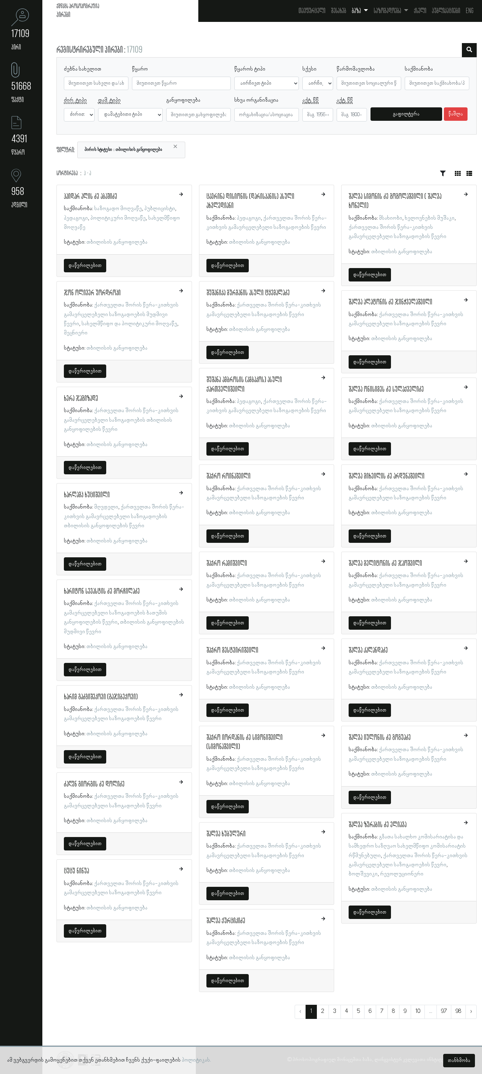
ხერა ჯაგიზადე (81, 398)
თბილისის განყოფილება (116, 242)
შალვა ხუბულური (226, 834)
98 (458, 1011)
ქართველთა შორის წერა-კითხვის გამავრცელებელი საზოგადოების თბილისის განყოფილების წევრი (121, 420)
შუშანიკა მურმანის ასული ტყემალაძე (248, 293)
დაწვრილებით (85, 265)
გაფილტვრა (406, 114)
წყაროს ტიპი (249, 69)
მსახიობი (390, 218)
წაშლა (455, 114)
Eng (470, 11)
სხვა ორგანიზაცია (256, 100)
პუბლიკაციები (446, 11)
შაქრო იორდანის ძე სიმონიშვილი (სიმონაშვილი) (244, 742)
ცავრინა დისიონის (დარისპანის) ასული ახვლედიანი (250, 201)
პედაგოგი (76, 218)
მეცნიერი (76, 333)
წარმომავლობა (356, 69)
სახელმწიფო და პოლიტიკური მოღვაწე (129, 324)
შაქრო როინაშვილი (228, 476)
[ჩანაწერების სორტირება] (442, 173)
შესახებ (338, 11)
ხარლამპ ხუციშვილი (87, 495)
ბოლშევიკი (363, 874)
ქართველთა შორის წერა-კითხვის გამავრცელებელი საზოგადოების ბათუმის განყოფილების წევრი (121, 612)
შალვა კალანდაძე (368, 650)
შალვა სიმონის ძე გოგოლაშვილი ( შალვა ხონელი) (395, 201)
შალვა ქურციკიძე (225, 921)
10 (417, 1011)
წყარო (140, 69)
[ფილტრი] (469, 50)
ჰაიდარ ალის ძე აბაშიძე (90, 196)
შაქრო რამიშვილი (226, 563)
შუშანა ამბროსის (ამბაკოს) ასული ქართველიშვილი (244, 384)
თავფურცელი (312, 11)
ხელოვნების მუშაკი (429, 218)
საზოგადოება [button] (388, 11)
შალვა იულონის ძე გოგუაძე (380, 737)
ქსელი (420, 11)
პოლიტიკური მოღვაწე (118, 218)
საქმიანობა (419, 69)
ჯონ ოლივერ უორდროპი (92, 293)
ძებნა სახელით (82, 69)
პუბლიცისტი (159, 209)
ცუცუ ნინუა (76, 871)
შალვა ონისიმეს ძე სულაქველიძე (386, 389)
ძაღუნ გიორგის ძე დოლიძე (94, 784)
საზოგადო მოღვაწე (118, 209)
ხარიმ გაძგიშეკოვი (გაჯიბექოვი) (101, 697)
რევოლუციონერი (401, 874)
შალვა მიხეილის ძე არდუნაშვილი (386, 476)
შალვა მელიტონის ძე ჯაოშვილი (385, 563)
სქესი (309, 69)
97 (444, 1011)
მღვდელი (106, 507)
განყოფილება (183, 100)
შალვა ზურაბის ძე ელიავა (377, 825)
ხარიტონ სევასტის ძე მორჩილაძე (102, 591)
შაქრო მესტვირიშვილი (232, 650)
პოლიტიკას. (196, 1060)
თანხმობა (459, 1060)
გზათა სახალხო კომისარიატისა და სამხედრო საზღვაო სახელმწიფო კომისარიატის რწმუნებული (407, 846)
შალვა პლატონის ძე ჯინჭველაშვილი (390, 302)
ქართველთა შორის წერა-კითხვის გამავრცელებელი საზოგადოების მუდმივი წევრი (121, 314)
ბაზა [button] (357, 11)
